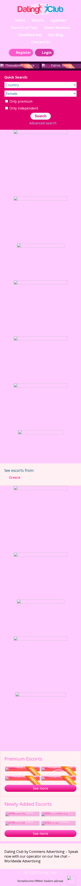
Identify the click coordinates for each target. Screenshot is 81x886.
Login (47, 52)
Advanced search (42, 123)
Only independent (23, 108)
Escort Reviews (57, 27)
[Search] (60, 52)
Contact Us (40, 42)
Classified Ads (30, 34)
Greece (14, 477)
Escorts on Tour (24, 27)
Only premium (20, 101)
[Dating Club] (40, 9)
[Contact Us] (69, 52)
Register (23, 52)
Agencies (58, 20)
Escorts (38, 20)
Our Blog (55, 34)
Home (20, 20)
